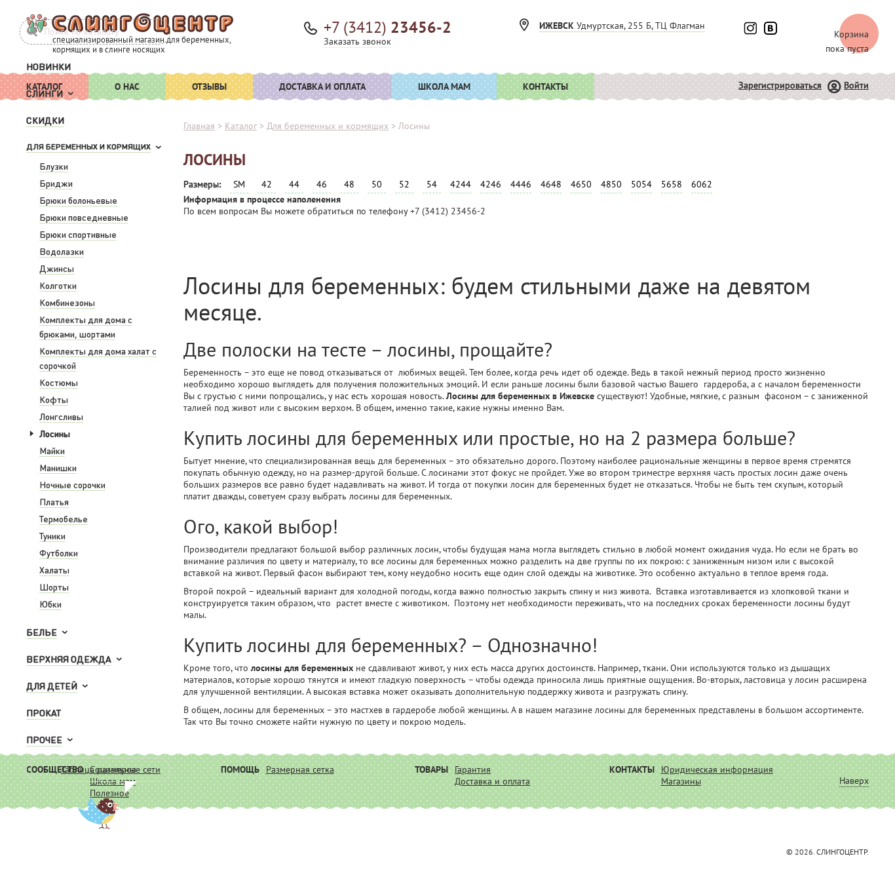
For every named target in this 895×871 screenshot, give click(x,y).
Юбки (50, 604)
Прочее (44, 739)
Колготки (58, 285)
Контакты (545, 86)
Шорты (54, 586)
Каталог (241, 126)
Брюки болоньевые (78, 200)
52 (404, 184)
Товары (431, 769)
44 (294, 184)
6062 (701, 184)
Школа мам (444, 86)
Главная (199, 126)
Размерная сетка (300, 769)
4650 (581, 184)
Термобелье (63, 518)
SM (239, 184)
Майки (52, 450)
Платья (54, 501)
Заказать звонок (357, 41)
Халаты (54, 569)
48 (349, 184)
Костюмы (58, 382)
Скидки (45, 120)
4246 (490, 184)
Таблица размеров (98, 769)
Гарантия (473, 769)
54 (432, 184)
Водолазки (61, 251)
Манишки (58, 467)
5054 (641, 184)
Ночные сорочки (72, 484)
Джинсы (56, 268)
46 (321, 184)
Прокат (43, 712)
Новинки (48, 66)
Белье (41, 632)
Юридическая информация (717, 769)
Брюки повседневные (83, 217)
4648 (551, 184)
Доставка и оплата (322, 86)
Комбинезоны (67, 302)
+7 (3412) (387, 27)
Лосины (54, 433)
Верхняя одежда (68, 659)
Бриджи (56, 183)
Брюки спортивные (78, 234)
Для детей (51, 685)
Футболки (58, 552)
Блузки (53, 166)
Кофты (53, 399)
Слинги (44, 93)
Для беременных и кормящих (88, 146)
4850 (611, 184)
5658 (671, 184)
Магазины (681, 781)
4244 (460, 184)
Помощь (240, 769)
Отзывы (209, 86)
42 (266, 184)
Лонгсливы (61, 416)
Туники (52, 535)
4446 (520, 184)
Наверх (854, 780)
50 (376, 184)
